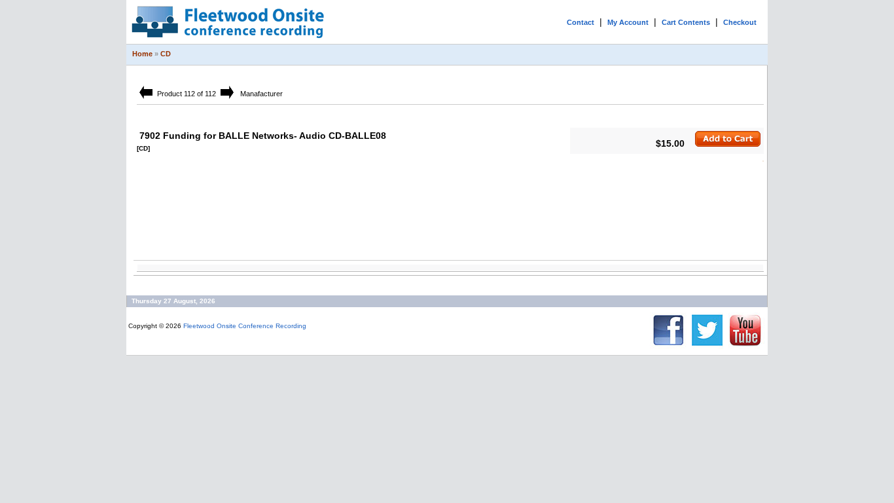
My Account (628, 22)
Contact (580, 22)
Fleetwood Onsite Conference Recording (244, 325)
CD (165, 54)
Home (142, 54)
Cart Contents (686, 22)
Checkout (740, 22)
